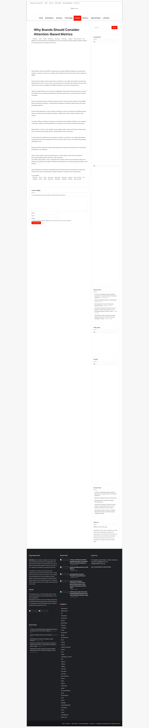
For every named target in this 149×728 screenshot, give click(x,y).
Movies (63, 678)
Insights (77, 18)
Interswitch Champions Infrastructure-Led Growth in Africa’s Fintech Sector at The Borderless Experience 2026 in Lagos (105, 309)
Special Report (96, 18)
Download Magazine (68, 3)
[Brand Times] (74, 8)
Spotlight (63, 702)
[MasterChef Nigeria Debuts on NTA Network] (64, 569)
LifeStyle (106, 18)
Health (62, 654)
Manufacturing (64, 676)
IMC (62, 659)
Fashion (63, 642)
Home (46, 3)
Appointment (64, 608)
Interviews (63, 671)
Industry (85, 18)
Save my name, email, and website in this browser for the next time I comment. (52, 220)
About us (51, 3)
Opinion (63, 683)
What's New (64, 717)
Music (62, 681)
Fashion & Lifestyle (66, 647)
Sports (62, 700)
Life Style (63, 673)
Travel (62, 710)
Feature (63, 649)
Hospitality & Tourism (66, 656)
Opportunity (64, 685)
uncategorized (64, 714)
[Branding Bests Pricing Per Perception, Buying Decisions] (64, 576)
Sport (62, 697)
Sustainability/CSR (65, 705)
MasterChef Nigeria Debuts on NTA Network (106, 300)
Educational (64, 632)
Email (33, 215)
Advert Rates (58, 3)
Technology (69, 18)
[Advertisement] (59, 56)
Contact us (76, 3)
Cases (62, 630)
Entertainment (64, 637)
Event (62, 639)
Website (33, 218)
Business (59, 18)
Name (33, 213)
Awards (63, 620)
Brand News (49, 18)
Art (62, 613)
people (62, 688)
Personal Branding (65, 690)
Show (62, 693)
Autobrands (64, 615)
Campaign (63, 627)
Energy (63, 635)
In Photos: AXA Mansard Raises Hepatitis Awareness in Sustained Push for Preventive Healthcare (106, 296)
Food (62, 652)
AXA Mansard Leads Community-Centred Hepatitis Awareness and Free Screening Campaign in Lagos (105, 317)
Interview (63, 668)
